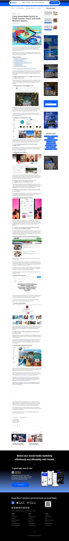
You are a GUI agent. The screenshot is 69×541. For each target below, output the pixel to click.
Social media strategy (51, 138)
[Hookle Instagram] (15, 508)
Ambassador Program (49, 523)
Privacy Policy (14, 521)
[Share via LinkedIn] (17, 425)
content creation (49, 141)
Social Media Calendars (48, 22)
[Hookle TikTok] (26, 508)
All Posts (13, 8)
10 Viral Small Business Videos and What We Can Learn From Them (34, 444)
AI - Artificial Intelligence (20, 8)
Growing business (52, 147)
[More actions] (41, 13)
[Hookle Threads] (28, 508)
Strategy (54, 141)
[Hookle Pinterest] (24, 508)
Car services (39, 8)
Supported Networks (31, 516)
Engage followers (49, 143)
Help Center (47, 515)
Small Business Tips (15, 422)
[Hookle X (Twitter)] (17, 508)
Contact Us (13, 518)
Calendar (54, 143)
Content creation (48, 88)
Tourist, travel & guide (15, 419)
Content (48, 147)
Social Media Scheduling (49, 51)
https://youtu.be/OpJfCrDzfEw (17, 384)
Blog (46, 518)
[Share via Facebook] (12, 425)
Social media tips (15, 417)
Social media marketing (23, 417)
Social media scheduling (49, 145)
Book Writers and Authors (30, 8)
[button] (15, 520)
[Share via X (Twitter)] (15, 425)
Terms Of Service (31, 523)
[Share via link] (19, 425)
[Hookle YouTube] (22, 508)
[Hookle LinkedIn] (19, 508)
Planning (55, 145)
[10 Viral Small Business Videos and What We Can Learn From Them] (35, 438)
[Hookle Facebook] (12, 508)
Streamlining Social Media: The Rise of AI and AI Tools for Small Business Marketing (19, 444)
